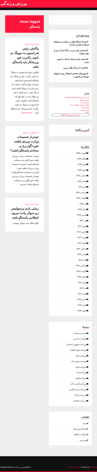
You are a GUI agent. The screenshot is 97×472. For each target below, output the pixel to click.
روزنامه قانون (81, 378)
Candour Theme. (74, 467)
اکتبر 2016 (82, 260)
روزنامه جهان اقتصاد (78, 350)
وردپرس (83, 440)
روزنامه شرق (81, 367)
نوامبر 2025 (82, 181)
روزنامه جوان (81, 355)
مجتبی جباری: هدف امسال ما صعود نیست (73, 60)
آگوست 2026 (81, 153)
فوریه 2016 (82, 305)
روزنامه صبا (82, 372)
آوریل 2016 (82, 293)
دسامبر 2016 (81, 248)
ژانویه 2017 (82, 243)
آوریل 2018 (82, 209)
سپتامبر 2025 (81, 192)
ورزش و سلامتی (80, 400)
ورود (85, 423)
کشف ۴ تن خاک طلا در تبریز (74, 67)
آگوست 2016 (81, 271)
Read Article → (25, 112)
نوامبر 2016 (82, 254)
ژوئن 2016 (82, 282)
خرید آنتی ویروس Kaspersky (70, 115)
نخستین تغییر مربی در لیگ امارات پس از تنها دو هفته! (71, 52)
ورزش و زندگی (14, 3)
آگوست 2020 (81, 198)
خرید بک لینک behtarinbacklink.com (77, 97)
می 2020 (83, 203)
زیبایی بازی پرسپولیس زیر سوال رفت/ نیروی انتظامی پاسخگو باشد (25, 212)
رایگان (87, 112)
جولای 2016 (82, 276)
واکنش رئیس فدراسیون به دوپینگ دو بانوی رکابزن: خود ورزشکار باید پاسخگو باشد (25, 57)
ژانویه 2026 (82, 170)
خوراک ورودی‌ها (80, 429)
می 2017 (83, 220)
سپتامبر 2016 (81, 265)
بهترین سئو (85, 110)
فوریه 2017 (82, 237)
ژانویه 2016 (82, 310)
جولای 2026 (82, 158)
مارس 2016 (82, 299)
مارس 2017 (82, 231)
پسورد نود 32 (84, 102)
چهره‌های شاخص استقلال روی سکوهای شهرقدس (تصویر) (71, 75)
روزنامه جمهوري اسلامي (76, 344)
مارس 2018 (82, 215)
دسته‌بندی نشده (80, 333)
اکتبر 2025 (82, 186)
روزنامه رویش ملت (79, 361)
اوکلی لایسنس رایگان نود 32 (79, 105)
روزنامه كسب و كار (79, 383)
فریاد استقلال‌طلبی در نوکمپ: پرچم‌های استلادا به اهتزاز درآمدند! (71, 43)
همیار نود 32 (85, 107)
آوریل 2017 (82, 226)
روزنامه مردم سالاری (78, 389)
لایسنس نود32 (84, 100)
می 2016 (83, 288)
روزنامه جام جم (80, 338)
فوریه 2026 (82, 164)
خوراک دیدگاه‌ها (80, 434)
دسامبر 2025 (81, 175)
